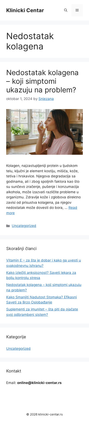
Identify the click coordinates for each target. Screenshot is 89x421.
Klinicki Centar (25, 10)
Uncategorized (24, 226)
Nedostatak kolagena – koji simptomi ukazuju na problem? (42, 81)
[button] (65, 10)
